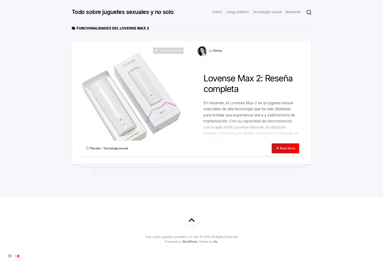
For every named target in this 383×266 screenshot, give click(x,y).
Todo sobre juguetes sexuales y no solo (123, 12)
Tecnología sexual (267, 12)
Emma (217, 50)
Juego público (237, 12)
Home (217, 12)
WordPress (189, 241)
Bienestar (293, 12)
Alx (215, 241)
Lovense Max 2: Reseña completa (247, 83)
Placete (95, 148)
